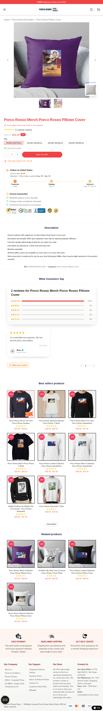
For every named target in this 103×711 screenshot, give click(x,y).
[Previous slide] (8, 60)
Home (6, 20)
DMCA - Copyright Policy (14, 680)
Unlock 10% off (5, 700)
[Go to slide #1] (45, 103)
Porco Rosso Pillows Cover (48, 20)
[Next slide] (95, 60)
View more (51, 524)
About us (8, 669)
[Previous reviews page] (81, 365)
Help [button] (98, 708)
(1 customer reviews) (23, 130)
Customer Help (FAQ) (37, 687)
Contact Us (33, 683)
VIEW (21, 415)
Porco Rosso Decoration (23, 20)
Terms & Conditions (12, 673)
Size (5, 139)
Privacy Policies (11, 676)
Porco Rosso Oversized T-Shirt (51, 506)
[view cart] (98, 9)
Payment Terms (35, 676)
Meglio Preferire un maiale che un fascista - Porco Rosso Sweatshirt (20, 508)
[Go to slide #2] (58, 103)
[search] (91, 9)
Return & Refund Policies (39, 680)
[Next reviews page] (93, 365)
